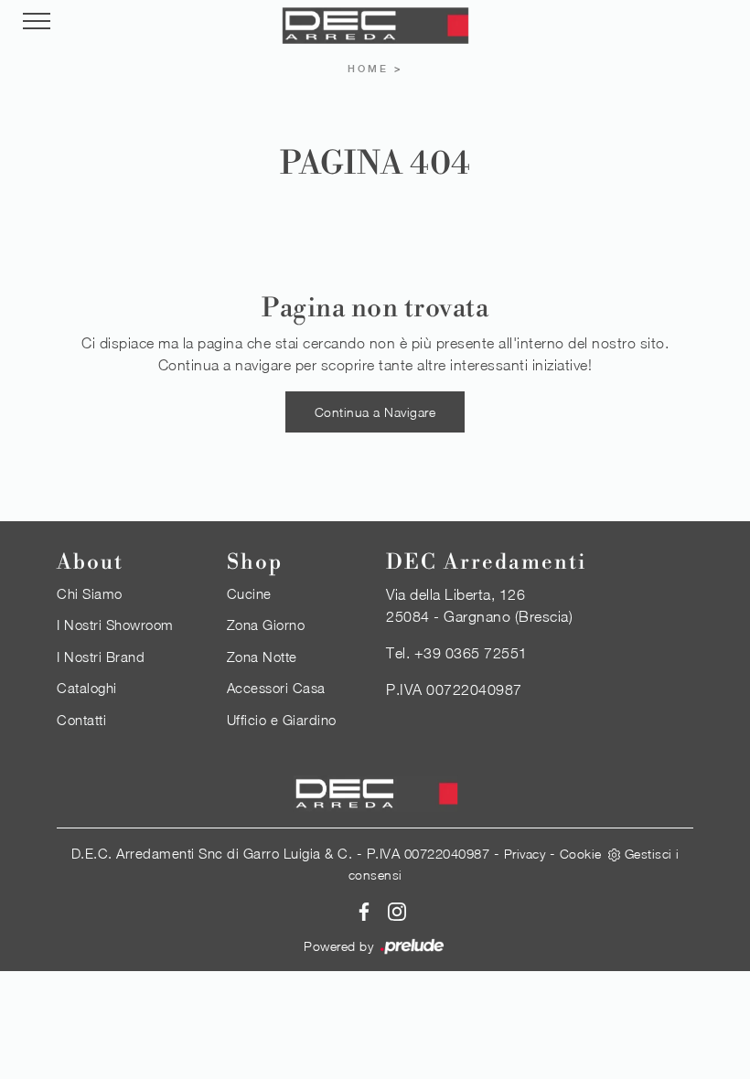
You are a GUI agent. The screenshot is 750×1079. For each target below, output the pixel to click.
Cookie (581, 853)
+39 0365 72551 (471, 653)
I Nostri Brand (101, 656)
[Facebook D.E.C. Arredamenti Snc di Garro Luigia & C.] (361, 910)
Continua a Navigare (375, 412)
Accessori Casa (276, 687)
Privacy (525, 853)
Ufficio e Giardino (282, 719)
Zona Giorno (266, 624)
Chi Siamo (90, 593)
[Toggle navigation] (36, 22)
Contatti (81, 719)
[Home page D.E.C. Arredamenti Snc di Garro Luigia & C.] (375, 25)
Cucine (249, 593)
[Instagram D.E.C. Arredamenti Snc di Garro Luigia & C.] (391, 910)
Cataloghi (87, 687)
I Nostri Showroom (115, 624)
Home (368, 68)
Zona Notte (262, 656)
